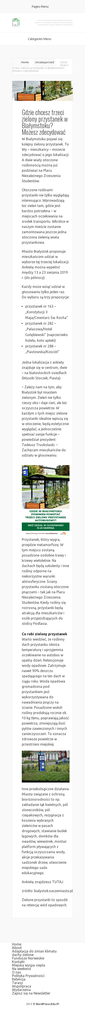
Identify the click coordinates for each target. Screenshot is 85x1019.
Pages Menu (40, 6)
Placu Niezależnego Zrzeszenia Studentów (41, 175)
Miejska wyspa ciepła (28, 965)
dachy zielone (23, 955)
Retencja (19, 979)
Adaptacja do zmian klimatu (34, 951)
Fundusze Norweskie (28, 958)
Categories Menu (39, 39)
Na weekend (21, 969)
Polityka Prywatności (28, 976)
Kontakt (18, 962)
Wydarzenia (21, 990)
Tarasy (17, 983)
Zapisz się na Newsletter (31, 993)
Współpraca (21, 986)
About (17, 948)
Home (25, 62)
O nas (16, 972)
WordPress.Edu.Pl (47, 1004)
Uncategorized (44, 62)
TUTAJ (57, 882)
